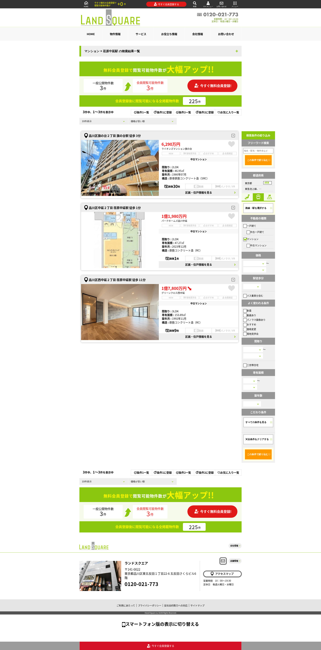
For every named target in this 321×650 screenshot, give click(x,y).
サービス (141, 34)
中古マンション (258, 245)
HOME (86, 6)
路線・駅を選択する (255, 208)
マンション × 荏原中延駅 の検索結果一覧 (112, 51)
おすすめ (251, 324)
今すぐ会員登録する (168, 4)
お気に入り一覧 (229, 112)
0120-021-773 (141, 584)
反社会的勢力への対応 (176, 605)
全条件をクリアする (258, 439)
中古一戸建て (257, 232)
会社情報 (197, 34)
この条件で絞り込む (257, 160)
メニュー (235, 6)
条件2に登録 (206, 112)
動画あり (251, 315)
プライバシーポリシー (149, 605)
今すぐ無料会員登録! (215, 85)
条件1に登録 (164, 112)
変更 (267, 183)
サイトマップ (197, 605)
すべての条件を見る (255, 422)
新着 (249, 310)
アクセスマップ (224, 574)
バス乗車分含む (255, 295)
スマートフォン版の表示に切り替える (162, 624)
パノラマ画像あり (256, 319)
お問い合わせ (222, 6)
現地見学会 (252, 333)
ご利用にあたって (126, 605)
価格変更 (251, 329)
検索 (194, 6)
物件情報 (115, 34)
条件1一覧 (143, 112)
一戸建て (251, 225)
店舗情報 (234, 560)
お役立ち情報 (169, 34)
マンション (252, 239)
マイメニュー (208, 6)
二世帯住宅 (252, 365)
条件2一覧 (185, 112)
